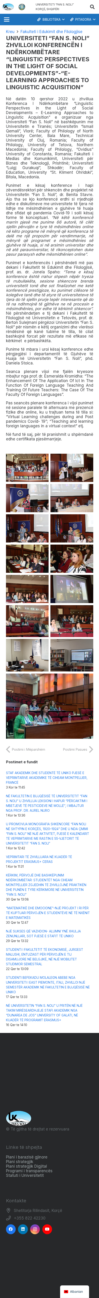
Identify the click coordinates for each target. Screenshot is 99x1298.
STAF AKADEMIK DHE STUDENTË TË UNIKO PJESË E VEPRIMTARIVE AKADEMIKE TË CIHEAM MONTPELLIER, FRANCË (46, 777)
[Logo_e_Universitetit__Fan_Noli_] (8, 6)
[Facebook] (11, 1229)
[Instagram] (35, 1229)
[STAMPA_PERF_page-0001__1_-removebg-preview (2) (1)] (21, 6)
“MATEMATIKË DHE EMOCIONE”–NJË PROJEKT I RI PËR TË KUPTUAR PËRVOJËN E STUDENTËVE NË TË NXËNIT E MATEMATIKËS (48, 913)
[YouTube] (47, 1229)
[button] (92, 7)
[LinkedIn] (23, 1229)
